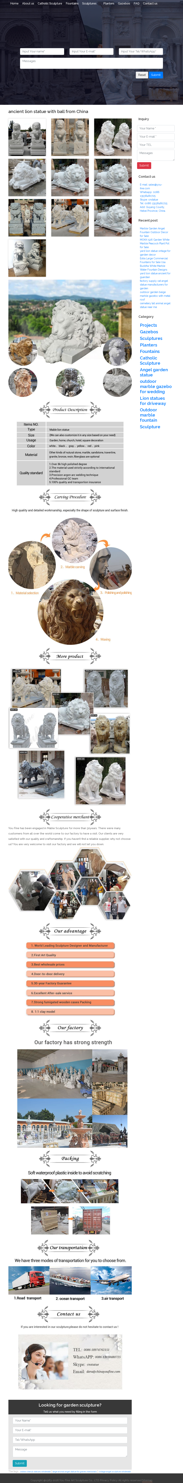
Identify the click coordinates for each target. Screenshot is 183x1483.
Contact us (150, 3)
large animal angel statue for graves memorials (75, 1471)
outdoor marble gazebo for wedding (156, 386)
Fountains (72, 3)
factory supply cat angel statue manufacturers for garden (154, 284)
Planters (108, 3)
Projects (148, 325)
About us (28, 3)
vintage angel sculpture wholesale (115, 1471)
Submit (156, 75)
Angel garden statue (154, 372)
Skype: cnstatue (149, 199)
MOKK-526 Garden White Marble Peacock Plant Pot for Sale (154, 243)
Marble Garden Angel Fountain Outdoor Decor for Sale (154, 232)
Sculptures (89, 3)
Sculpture (150, 426)
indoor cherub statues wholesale (35, 1471)
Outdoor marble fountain (148, 415)
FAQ (136, 3)
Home (14, 3)
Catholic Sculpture (50, 3)
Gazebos (124, 3)
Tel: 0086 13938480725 (153, 203)
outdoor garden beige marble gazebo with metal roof (155, 296)
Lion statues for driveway (153, 401)
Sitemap (147, 1480)
